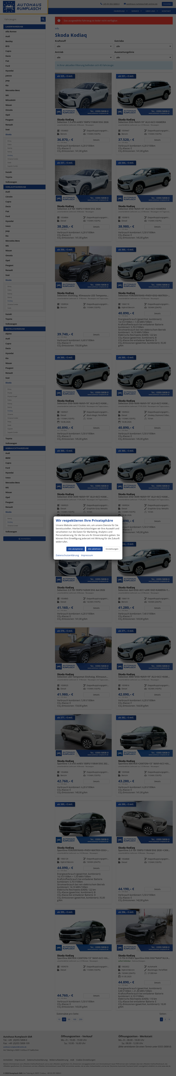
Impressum (87, 555)
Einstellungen (112, 549)
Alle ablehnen (94, 549)
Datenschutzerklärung (67, 555)
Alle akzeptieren (75, 549)
